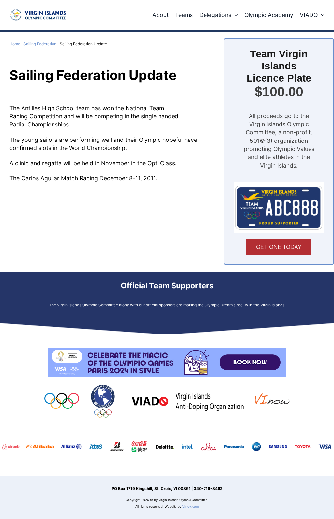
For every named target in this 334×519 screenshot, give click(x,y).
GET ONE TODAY (279, 247)
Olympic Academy (268, 14)
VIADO (309, 14)
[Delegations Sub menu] (236, 15)
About (160, 14)
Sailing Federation (39, 43)
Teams (184, 14)
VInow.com (190, 506)
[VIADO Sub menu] (323, 15)
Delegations (215, 14)
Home (14, 43)
